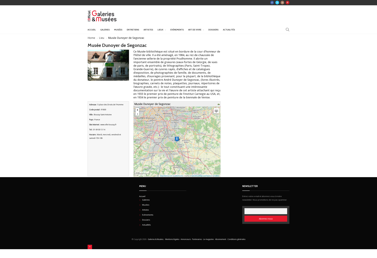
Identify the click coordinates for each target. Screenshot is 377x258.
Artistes (148, 29)
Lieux (160, 29)
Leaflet (176, 175)
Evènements (177, 29)
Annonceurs (186, 239)
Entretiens (133, 29)
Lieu (101, 38)
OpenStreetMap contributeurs (201, 175)
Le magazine (208, 239)
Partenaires (197, 239)
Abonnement (220, 239)
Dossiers (213, 29)
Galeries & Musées (155, 239)
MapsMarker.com (166, 175)
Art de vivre (194, 29)
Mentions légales (172, 239)
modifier (216, 175)
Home (91, 38)
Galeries (105, 29)
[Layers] (216, 110)
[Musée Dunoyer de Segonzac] (177, 139)
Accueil (92, 29)
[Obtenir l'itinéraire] (219, 104)
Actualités (229, 29)
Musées (118, 29)
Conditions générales (236, 239)
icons (181, 175)
